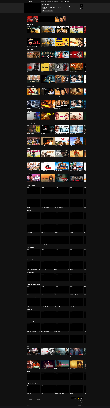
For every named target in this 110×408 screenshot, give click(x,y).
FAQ (27, 399)
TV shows (61, 1)
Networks (67, 1)
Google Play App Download (80, 398)
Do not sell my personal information (34, 399)
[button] (47, 11)
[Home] (29, 1)
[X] (82, 400)
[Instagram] (78, 400)
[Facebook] (80, 400)
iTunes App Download (73, 398)
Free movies (56, 1)
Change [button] (82, 402)
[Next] (83, 29)
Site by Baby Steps (80, 405)
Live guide (44, 1)
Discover (49, 1)
